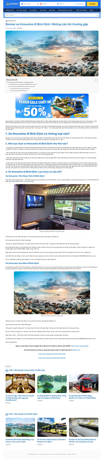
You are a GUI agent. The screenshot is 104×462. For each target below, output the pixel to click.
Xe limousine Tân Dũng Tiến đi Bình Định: (21, 88)
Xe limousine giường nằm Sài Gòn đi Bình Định (52, 354)
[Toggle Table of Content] (95, 80)
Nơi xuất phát (27, 4)
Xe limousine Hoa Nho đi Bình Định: (19, 90)
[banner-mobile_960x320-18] (52, 105)
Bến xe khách (82, 10)
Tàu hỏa (43, 10)
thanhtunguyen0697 (11, 28)
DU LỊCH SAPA (22, 10)
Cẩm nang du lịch (65, 10)
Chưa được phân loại (11, 20)
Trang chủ (10, 10)
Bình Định (8, 366)
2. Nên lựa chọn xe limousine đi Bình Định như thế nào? (23, 84)
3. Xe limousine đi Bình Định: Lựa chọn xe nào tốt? (22, 86)
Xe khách (33, 10)
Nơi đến (44, 4)
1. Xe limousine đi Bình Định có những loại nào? (20, 82)
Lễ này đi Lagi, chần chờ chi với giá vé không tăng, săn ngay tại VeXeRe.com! (20, 398)
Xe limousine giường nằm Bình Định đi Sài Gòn (52, 358)
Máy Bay (52, 10)
